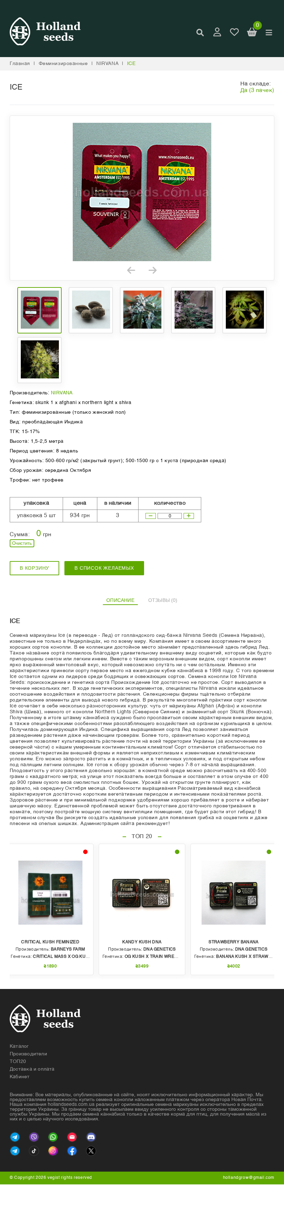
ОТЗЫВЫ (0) (163, 600)
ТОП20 (18, 1061)
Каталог (19, 1046)
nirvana (107, 63)
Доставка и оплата (32, 1069)
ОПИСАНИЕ (120, 600)
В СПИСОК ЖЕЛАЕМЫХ (104, 568)
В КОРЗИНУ (34, 568)
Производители (28, 1054)
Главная (20, 63)
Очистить (22, 543)
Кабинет (20, 1076)
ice (131, 63)
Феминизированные (63, 63)
